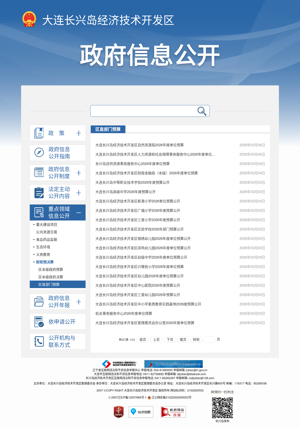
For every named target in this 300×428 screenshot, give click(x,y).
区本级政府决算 (50, 276)
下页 (170, 339)
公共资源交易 (46, 231)
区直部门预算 (49, 284)
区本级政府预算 (50, 269)
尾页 (183, 339)
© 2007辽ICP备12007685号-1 (128, 397)
